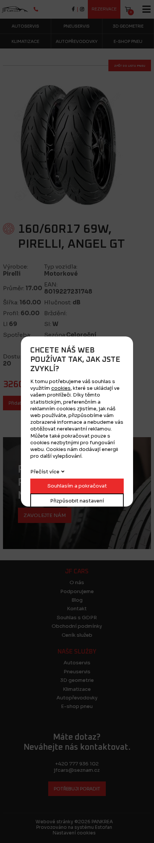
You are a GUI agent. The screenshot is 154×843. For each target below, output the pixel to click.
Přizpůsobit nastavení (77, 501)
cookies (61, 388)
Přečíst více (44, 471)
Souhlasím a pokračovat (77, 486)
